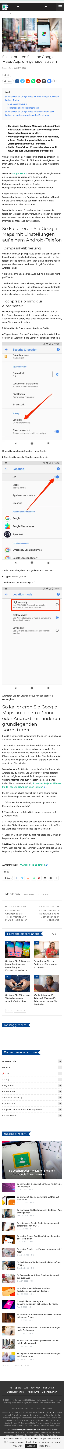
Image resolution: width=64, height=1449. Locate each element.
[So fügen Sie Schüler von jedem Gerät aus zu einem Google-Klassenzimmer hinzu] (17, 949)
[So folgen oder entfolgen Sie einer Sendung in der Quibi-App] (8, 1278)
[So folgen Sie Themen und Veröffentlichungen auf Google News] (8, 1357)
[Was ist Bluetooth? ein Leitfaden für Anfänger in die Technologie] (8, 1331)
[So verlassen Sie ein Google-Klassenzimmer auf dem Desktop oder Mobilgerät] (8, 1344)
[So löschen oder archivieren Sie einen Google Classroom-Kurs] (32, 1160)
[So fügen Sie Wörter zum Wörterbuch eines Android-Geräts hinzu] (17, 983)
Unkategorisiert (9, 1061)
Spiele (18, 1387)
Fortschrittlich (8, 1091)
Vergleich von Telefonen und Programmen (22, 1109)
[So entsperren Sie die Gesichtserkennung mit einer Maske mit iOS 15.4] (8, 1226)
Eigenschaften (9, 1103)
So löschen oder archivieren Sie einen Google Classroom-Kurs (32, 1172)
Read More (45, 1446)
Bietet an (6, 1067)
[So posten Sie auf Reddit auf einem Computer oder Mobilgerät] (8, 1239)
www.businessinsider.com (33, 865)
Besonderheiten (15, 1392)
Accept (31, 1446)
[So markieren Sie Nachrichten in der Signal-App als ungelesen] (8, 1213)
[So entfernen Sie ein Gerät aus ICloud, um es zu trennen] (46, 949)
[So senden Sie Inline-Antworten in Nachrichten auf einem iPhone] (8, 1318)
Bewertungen (9, 1115)
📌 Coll (5, 1073)
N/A (8, 943)
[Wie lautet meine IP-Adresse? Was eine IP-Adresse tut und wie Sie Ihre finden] (46, 983)
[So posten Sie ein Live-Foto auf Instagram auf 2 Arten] (8, 1252)
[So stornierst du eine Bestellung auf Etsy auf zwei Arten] (8, 1200)
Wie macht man (32, 1387)
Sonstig (6, 1079)
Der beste (48, 1387)
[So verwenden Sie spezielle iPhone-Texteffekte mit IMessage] (8, 1187)
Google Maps (18, 173)
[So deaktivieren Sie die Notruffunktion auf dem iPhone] (8, 1265)
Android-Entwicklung (12, 1097)
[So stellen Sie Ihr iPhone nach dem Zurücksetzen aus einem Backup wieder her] (8, 1291)
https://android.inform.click (44, 1412)
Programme (8, 1085)
